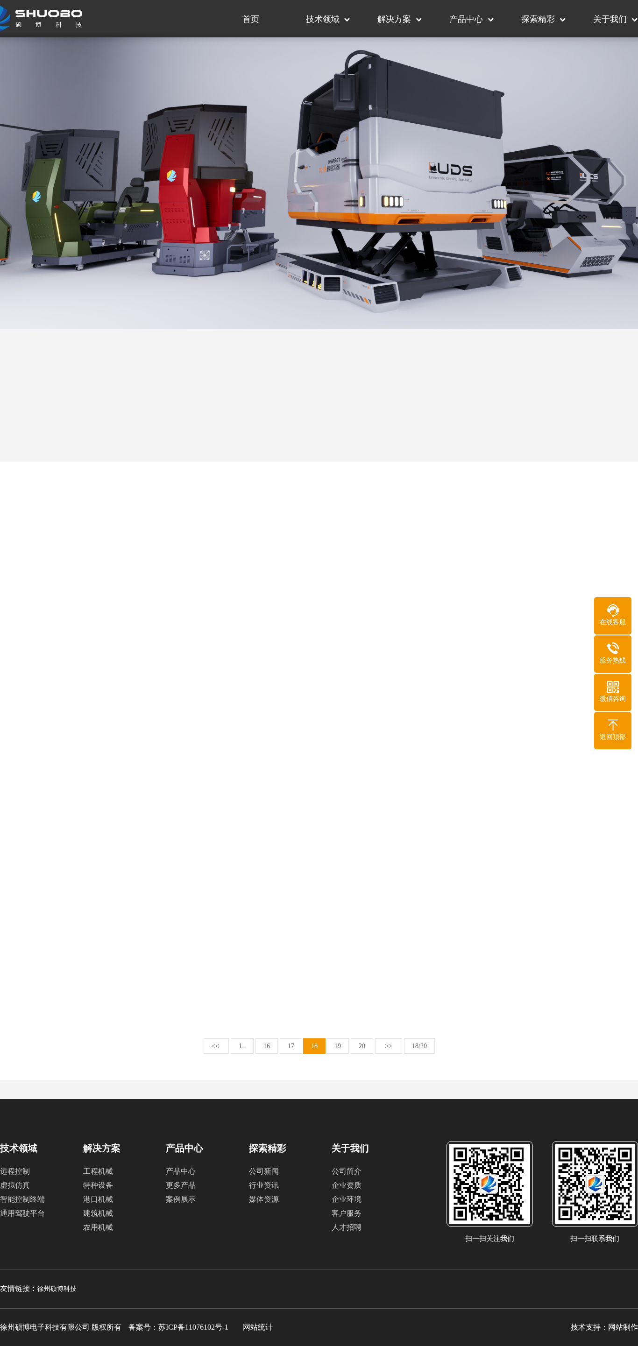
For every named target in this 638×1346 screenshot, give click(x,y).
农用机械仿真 (573, 411)
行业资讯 (264, 1185)
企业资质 (347, 1185)
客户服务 (347, 1213)
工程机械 (98, 1171)
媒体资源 (264, 1199)
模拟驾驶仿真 (65, 473)
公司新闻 (264, 1171)
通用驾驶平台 (22, 1213)
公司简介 (347, 1171)
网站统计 (258, 1327)
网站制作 (623, 1327)
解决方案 (394, 19)
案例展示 (181, 1199)
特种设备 (98, 1185)
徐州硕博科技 (57, 1288)
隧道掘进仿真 (446, 442)
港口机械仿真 (65, 442)
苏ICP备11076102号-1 (193, 1327)
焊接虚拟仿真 (319, 442)
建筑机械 (98, 1213)
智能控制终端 (22, 1199)
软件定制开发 (319, 473)
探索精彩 (538, 19)
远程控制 (15, 1171)
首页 (250, 19)
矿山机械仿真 (319, 411)
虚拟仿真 (15, 1185)
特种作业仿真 (192, 442)
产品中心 (466, 19)
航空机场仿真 (573, 473)
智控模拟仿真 (573, 442)
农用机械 (98, 1227)
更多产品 (181, 1185)
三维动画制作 (446, 473)
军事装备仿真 (192, 473)
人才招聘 (347, 1227)
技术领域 (323, 19)
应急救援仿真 (446, 411)
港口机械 (98, 1199)
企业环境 (347, 1199)
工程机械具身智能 (65, 411)
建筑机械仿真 (192, 411)
